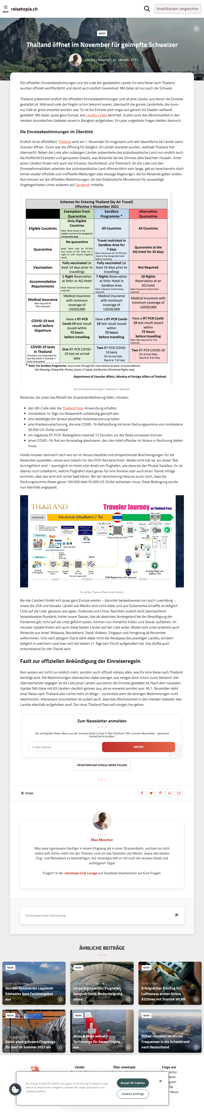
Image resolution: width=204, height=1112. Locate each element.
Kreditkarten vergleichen (178, 8)
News (102, 33)
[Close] (160, 1081)
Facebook (83, 184)
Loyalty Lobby (96, 115)
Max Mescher (100, 59)
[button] (15, 1089)
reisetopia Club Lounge (80, 872)
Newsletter (169, 1071)
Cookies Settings (133, 1094)
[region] (92, 1088)
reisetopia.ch (24, 8)
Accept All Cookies (133, 1083)
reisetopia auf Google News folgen (102, 765)
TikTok (169, 1086)
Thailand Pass (72, 408)
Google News (169, 1091)
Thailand (64, 141)
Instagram (169, 1081)
